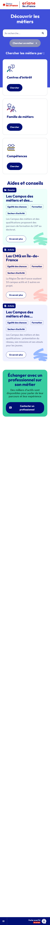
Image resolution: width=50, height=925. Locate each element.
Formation (37, 206)
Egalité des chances (17, 206)
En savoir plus (16, 239)
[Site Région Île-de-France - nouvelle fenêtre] (10, 4)
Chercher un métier (23, 43)
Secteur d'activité (16, 213)
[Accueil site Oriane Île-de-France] (28, 4)
